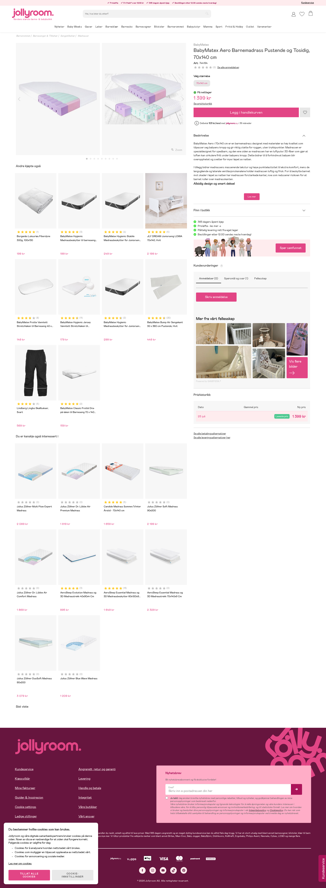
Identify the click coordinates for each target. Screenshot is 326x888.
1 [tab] (87, 159)
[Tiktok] (173, 870)
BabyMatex (201, 45)
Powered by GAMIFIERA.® (208, 381)
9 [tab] (117, 159)
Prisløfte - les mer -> (209, 226)
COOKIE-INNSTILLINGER (73, 875)
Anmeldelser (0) (208, 278)
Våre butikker (87, 807)
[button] (302, 14)
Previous (19, 99)
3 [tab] (94, 159)
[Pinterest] (184, 870)
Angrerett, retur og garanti (97, 769)
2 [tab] (90, 159)
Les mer (252, 196)
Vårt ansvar (86, 816)
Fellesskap (260, 278)
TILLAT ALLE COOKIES (29, 875)
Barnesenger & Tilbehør (45, 35)
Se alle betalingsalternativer (210, 433)
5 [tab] (102, 159)
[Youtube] (163, 870)
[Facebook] (142, 870)
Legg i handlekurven (246, 112)
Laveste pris (282, 416)
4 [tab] (98, 159)
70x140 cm (201, 83)
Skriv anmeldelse (216, 297)
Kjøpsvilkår (22, 779)
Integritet (85, 797)
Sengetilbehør (67, 35)
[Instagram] (152, 870)
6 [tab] (106, 159)
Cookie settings (25, 807)
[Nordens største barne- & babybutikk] (33, 12)
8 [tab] (113, 159)
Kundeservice (307, 2)
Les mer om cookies (20, 863)
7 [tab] (109, 159)
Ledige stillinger (26, 816)
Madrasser (83, 35)
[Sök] (207, 13)
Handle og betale (89, 788)
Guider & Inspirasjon (29, 797)
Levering (84, 779)
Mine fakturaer (25, 788)
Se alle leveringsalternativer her (212, 437)
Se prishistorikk (203, 103)
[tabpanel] (58, 99)
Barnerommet (23, 35)
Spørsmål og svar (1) (236, 278)
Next (183, 99)
